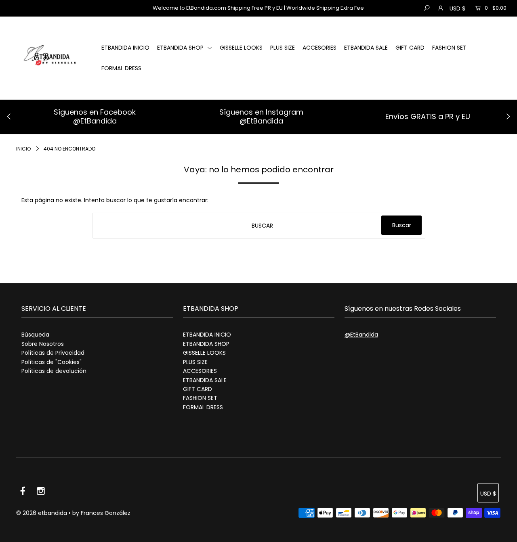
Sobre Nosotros (42, 344)
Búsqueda (35, 335)
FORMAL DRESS (121, 68)
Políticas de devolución (53, 371)
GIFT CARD (410, 48)
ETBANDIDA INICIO (125, 48)
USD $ (457, 8)
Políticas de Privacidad (52, 353)
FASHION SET (449, 48)
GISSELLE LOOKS (241, 48)
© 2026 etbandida (41, 513)
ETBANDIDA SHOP (181, 48)
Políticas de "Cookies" (51, 362)
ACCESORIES (319, 48)
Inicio (23, 148)
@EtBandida (95, 121)
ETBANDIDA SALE (366, 48)
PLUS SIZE (282, 48)
